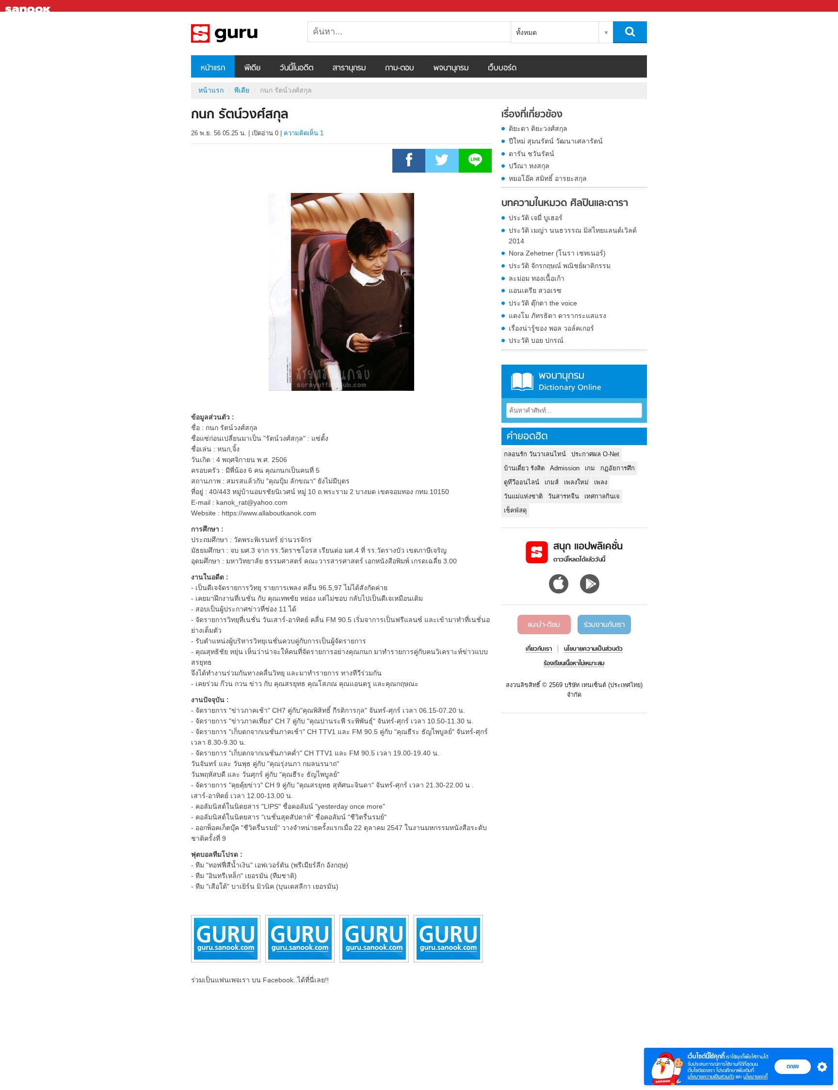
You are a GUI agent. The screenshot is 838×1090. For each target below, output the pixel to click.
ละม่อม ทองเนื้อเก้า (536, 278)
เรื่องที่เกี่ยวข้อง (532, 115)
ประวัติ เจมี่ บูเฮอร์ (536, 218)
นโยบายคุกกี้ (755, 1076)
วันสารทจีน (563, 496)
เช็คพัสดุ (515, 510)
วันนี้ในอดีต (296, 68)
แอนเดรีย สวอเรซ (535, 290)
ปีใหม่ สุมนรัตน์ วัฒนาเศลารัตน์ (556, 141)
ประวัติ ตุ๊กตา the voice (543, 303)
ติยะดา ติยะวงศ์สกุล (538, 128)
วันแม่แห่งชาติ (523, 496)
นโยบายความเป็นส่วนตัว (711, 1076)
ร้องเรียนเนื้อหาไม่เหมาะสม (574, 664)
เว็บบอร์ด (502, 68)
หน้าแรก (213, 68)
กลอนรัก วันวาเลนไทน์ (535, 454)
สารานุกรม (349, 68)
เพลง (600, 482)
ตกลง (793, 1066)
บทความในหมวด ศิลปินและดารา (564, 203)
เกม (590, 468)
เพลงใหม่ (576, 482)
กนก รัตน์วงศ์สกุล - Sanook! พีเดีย (242, 33)
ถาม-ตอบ (399, 68)
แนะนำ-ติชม (544, 625)
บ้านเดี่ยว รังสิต (524, 468)
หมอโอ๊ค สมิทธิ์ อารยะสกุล (548, 178)
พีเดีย (252, 68)
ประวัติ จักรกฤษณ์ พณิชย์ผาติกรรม (560, 266)
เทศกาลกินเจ (602, 496)
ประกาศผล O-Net (595, 454)
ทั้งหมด (526, 32)
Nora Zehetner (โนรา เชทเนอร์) (557, 253)
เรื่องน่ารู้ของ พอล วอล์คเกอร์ (551, 328)
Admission (565, 468)
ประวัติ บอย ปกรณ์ (536, 340)
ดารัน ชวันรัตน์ (531, 154)
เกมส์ (552, 482)
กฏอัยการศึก (617, 468)
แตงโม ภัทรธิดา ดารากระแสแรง (557, 316)
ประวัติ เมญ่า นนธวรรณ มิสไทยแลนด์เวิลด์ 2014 (573, 235)
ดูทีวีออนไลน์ (521, 482)
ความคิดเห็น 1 (303, 133)
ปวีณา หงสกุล (529, 166)
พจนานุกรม (451, 68)
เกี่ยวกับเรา (539, 649)
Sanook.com (29, 6)
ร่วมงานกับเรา (604, 625)
